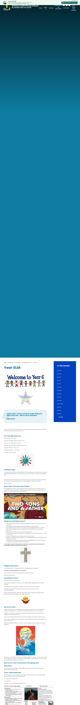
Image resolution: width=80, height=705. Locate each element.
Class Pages (17, 362)
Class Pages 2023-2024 (26, 362)
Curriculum (10, 362)
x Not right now (74, 0)
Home (5, 362)
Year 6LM (35, 362)
